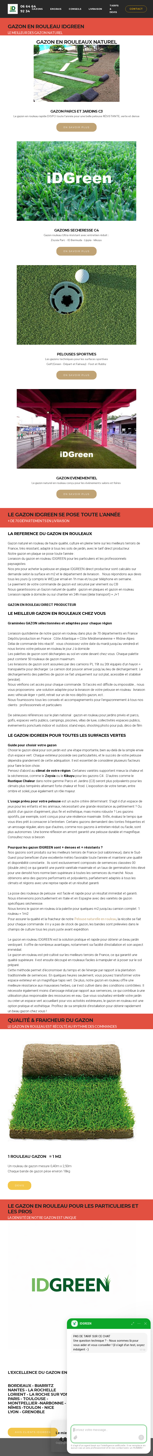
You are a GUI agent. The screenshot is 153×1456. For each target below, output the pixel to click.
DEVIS (19, 1185)
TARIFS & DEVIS (114, 9)
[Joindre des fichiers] (75, 1437)
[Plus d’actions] (139, 1323)
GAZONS (37, 9)
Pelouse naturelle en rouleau (95, 919)
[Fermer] (145, 1323)
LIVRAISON (95, 9)
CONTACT (136, 8)
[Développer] (132, 1323)
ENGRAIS (55, 9)
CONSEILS (75, 9)
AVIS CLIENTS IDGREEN (33, 1432)
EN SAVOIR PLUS (76, 127)
